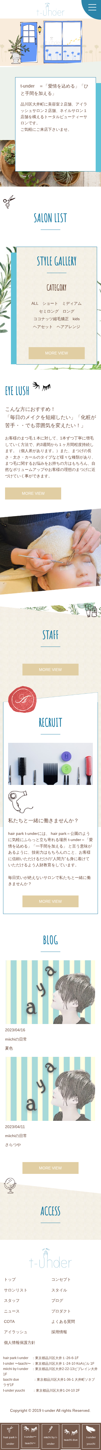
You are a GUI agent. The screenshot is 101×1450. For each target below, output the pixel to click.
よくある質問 (63, 1321)
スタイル (59, 1290)
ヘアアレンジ (68, 326)
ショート (50, 303)
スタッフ (12, 1300)
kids (76, 319)
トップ (10, 1279)
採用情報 (59, 1332)
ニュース (12, 1311)
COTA (9, 1321)
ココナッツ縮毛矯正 (51, 319)
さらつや (13, 1144)
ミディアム (72, 303)
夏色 (9, 1048)
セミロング (49, 311)
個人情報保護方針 (19, 1342)
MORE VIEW (56, 353)
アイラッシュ (15, 1332)
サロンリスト (15, 1290)
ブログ (57, 1300)
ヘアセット (43, 326)
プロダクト (61, 1311)
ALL (34, 303)
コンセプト (61, 1279)
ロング (68, 311)
